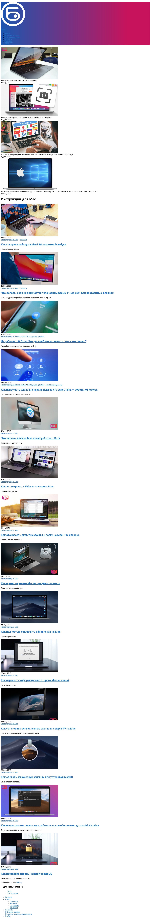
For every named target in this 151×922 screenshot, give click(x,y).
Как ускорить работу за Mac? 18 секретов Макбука (33, 244)
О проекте (14, 901)
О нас (7, 899)
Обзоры (8, 40)
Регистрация (13, 893)
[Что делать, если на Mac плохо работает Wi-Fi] (29, 429)
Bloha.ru (4, 29)
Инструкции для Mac (9, 240)
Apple (7, 33)
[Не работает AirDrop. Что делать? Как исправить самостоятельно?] (29, 332)
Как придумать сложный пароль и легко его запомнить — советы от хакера (49, 389)
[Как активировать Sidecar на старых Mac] (29, 477)
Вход (9, 891)
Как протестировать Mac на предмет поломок (30, 583)
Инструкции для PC (54, 385)
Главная (8, 897)
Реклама (9, 910)
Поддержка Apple (12, 37)
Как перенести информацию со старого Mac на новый (35, 680)
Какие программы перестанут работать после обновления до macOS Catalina (50, 825)
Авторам (13, 903)
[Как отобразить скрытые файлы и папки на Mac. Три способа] (29, 526)
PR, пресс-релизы (12, 912)
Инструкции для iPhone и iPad (13, 336)
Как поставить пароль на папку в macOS (26, 873)
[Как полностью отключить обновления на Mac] (29, 623)
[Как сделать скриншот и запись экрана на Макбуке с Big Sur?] (29, 115)
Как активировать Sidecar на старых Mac (27, 486)
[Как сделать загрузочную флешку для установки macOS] (29, 768)
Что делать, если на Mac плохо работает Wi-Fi (30, 438)
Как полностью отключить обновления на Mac (30, 631)
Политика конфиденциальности (18, 914)
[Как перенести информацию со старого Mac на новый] (29, 671)
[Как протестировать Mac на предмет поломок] (29, 574)
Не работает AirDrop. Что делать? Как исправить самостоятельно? (43, 341)
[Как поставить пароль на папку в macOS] (29, 865)
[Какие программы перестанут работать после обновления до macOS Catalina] (29, 816)
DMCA (7, 916)
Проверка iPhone (12, 35)
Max (7, 44)
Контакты (14, 908)
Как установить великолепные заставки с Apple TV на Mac (38, 728)
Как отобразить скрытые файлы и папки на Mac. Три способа (40, 535)
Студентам (14, 906)
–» (21, 882)
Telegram (8, 42)
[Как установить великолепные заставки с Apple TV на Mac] (29, 720)
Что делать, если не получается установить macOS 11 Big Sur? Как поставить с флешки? (57, 292)
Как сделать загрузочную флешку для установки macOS (37, 777)
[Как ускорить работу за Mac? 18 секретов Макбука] (29, 235)
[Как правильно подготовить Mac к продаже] (29, 78)
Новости (23, 240)
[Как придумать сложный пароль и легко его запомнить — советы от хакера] (29, 381)
